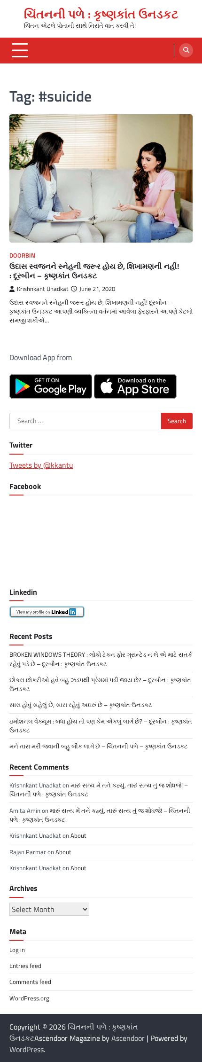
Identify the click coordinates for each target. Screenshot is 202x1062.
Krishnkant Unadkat (43, 288)
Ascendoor (128, 1038)
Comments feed (30, 981)
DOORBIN (22, 255)
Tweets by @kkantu (41, 465)
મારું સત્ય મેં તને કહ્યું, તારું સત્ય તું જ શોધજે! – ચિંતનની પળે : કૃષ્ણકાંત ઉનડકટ (98, 789)
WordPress (26, 1049)
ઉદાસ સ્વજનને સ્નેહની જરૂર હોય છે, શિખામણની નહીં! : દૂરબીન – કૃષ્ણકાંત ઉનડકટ (94, 271)
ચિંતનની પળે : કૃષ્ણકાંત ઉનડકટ (101, 14)
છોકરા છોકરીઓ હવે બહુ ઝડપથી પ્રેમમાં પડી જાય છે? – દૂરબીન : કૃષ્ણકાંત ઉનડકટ (100, 684)
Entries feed (25, 965)
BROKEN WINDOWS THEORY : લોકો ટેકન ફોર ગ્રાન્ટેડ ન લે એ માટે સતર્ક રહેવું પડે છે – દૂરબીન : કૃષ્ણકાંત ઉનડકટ (100, 659)
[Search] (186, 50)
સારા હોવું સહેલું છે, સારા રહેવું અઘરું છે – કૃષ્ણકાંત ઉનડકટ (80, 704)
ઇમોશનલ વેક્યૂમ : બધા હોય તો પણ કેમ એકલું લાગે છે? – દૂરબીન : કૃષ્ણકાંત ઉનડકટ (100, 725)
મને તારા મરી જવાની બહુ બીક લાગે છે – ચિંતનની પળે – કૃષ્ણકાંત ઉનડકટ (98, 746)
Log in (17, 949)
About (78, 835)
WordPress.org (29, 998)
